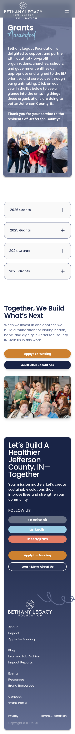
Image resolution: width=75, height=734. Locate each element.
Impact (14, 633)
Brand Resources (21, 685)
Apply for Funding (21, 639)
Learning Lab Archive (24, 656)
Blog (11, 650)
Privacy (13, 716)
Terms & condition (53, 716)
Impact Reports (20, 662)
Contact (15, 696)
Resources (16, 679)
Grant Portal (17, 702)
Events (13, 673)
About (13, 627)
